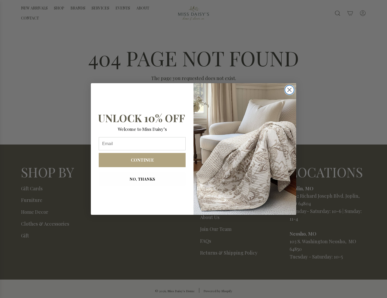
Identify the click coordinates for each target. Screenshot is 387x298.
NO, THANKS (142, 179)
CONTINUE (142, 160)
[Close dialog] (289, 90)
